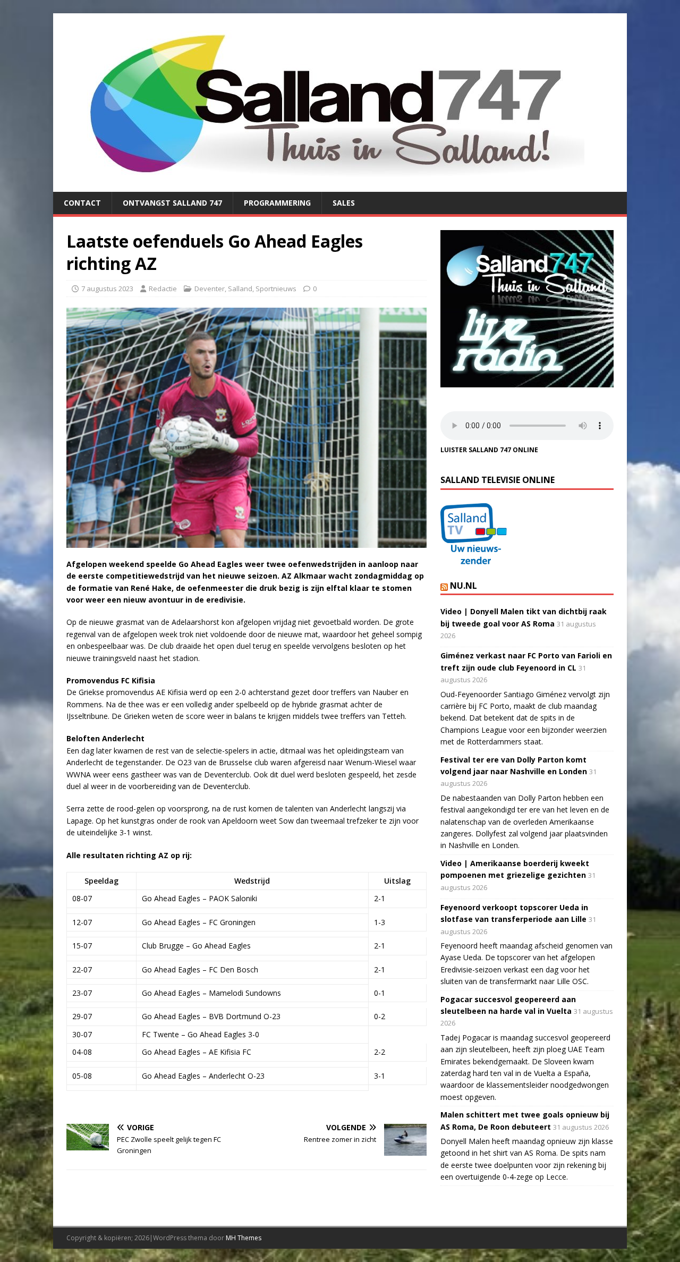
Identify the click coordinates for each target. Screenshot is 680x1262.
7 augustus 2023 (107, 288)
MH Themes (243, 1237)
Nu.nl (463, 585)
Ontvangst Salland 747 (172, 203)
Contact (82, 203)
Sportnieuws (276, 288)
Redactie (163, 288)
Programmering (277, 203)
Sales (344, 203)
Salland (240, 288)
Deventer (209, 288)
